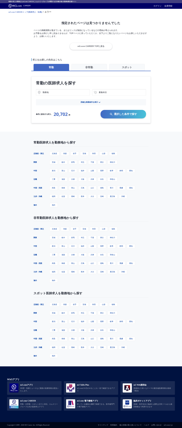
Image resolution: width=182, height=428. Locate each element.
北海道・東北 (39, 153)
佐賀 (63, 196)
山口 (92, 188)
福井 (82, 170)
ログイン (158, 6)
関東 (35, 162)
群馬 (73, 162)
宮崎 (102, 196)
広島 (82, 188)
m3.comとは (168, 425)
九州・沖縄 (38, 196)
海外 (35, 205)
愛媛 (121, 188)
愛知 (131, 170)
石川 (73, 170)
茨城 (53, 162)
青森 (65, 153)
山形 (103, 153)
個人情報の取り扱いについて (130, 425)
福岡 (53, 196)
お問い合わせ (156, 425)
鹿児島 (112, 196)
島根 (63, 188)
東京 (102, 162)
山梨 (92, 170)
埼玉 (82, 162)
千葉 (92, 162)
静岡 (121, 170)
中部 (35, 170)
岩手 (74, 153)
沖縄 (123, 196)
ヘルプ (146, 425)
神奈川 (112, 162)
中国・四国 (38, 188)
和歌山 (112, 179)
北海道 (54, 153)
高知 (131, 188)
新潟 (53, 170)
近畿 (35, 179)
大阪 (82, 179)
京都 (73, 179)
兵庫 (92, 179)
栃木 (63, 162)
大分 (92, 196)
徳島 (102, 188)
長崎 (73, 196)
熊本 (82, 196)
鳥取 (53, 188)
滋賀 (63, 179)
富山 (63, 170)
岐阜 (111, 170)
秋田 (94, 153)
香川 (111, 188)
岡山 (73, 188)
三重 (53, 179)
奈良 (102, 179)
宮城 (84, 153)
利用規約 (113, 425)
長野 (102, 170)
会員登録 (168, 6)
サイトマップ (103, 425)
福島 (113, 153)
